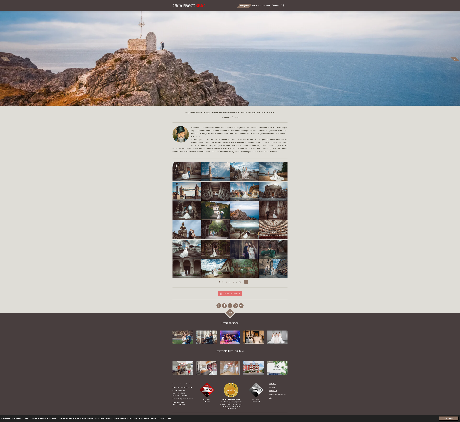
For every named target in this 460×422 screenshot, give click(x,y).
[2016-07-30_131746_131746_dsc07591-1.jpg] (215, 268)
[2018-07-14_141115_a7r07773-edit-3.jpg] (186, 249)
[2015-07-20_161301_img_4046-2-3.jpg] (244, 249)
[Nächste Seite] (246, 282)
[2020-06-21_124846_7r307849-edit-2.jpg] (273, 191)
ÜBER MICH (272, 384)
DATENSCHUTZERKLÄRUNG (277, 394)
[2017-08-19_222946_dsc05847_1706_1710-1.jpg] (273, 230)
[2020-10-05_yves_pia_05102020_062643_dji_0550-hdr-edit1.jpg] (244, 210)
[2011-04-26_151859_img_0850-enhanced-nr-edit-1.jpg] (244, 268)
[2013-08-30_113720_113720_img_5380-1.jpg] (273, 268)
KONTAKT (272, 387)
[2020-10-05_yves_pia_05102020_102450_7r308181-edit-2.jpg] (215, 171)
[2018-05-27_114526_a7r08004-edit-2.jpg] (186, 268)
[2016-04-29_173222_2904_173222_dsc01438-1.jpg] (273, 249)
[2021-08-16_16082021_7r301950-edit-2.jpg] (244, 171)
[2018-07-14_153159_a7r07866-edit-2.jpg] (186, 210)
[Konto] (283, 6)
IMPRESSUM (273, 391)
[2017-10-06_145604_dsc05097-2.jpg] (215, 210)
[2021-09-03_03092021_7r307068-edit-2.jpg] (215, 230)
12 (240, 282)
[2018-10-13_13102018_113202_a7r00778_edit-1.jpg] (186, 191)
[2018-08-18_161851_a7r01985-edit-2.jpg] (215, 191)
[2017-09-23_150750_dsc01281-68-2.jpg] (273, 210)
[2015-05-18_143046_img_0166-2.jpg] (215, 249)
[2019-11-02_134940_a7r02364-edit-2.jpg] (244, 191)
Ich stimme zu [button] (449, 418)
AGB (270, 398)
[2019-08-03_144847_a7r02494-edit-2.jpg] (273, 171)
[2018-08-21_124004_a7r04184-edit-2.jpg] (244, 230)
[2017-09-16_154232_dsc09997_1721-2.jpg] (186, 230)
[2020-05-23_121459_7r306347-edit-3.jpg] (186, 171)
